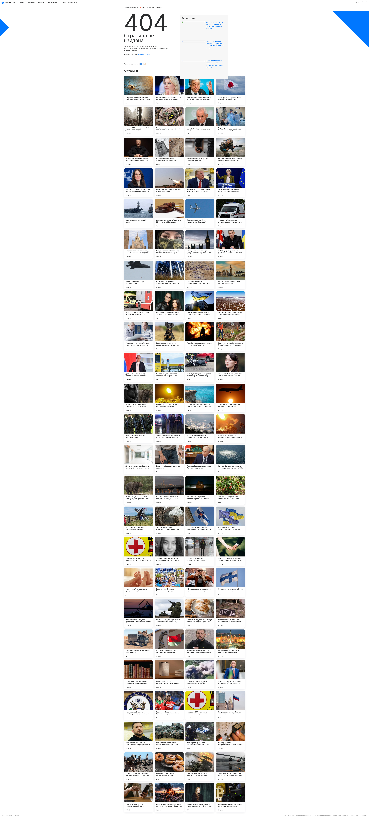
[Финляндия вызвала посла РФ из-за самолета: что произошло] (230, 582)
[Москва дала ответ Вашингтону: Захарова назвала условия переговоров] (169, 90)
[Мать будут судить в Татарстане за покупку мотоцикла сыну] (199, 367)
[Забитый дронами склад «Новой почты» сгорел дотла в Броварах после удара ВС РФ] (169, 797)
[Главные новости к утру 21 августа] (138, 213)
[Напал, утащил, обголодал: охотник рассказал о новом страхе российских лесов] (138, 398)
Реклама (16, 815)
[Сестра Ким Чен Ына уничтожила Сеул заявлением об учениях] (230, 367)
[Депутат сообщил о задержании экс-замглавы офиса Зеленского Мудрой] (138, 182)
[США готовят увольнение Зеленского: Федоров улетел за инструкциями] (138, 736)
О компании (9, 815)
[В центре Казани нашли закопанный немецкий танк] (169, 152)
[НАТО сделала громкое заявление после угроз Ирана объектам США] (169, 275)
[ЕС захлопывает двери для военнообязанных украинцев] (230, 521)
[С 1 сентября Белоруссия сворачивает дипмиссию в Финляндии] (169, 643)
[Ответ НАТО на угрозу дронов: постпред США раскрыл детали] (230, 674)
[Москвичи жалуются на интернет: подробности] (138, 797)
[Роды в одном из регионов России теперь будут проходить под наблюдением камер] (230, 121)
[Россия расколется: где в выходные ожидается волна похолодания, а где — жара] (169, 336)
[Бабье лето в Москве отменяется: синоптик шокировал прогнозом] (199, 551)
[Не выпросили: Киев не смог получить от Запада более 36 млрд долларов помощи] (169, 490)
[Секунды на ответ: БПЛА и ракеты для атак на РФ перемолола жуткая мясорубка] (199, 674)
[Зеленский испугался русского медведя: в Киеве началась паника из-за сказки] (230, 643)
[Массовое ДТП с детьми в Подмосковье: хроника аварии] (199, 705)
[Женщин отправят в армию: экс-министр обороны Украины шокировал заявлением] (230, 152)
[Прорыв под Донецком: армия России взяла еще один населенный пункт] (169, 398)
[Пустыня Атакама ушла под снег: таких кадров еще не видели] (230, 305)
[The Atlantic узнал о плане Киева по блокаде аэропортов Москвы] (230, 766)
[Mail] (3, 2)
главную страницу (144, 54)
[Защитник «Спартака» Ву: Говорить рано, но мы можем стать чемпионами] (169, 705)
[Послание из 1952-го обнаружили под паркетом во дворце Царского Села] (199, 275)
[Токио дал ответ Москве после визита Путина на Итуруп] (230, 90)
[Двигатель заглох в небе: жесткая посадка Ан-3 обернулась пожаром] (138, 521)
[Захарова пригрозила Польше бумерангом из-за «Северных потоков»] (230, 705)
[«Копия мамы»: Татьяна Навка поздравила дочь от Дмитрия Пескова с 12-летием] (199, 797)
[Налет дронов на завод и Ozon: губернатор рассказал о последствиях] (138, 305)
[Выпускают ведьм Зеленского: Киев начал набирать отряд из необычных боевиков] (169, 244)
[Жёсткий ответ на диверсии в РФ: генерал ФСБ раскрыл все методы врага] (230, 613)
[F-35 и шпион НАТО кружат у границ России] (138, 275)
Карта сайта (364, 815)
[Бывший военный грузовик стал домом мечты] (138, 643)
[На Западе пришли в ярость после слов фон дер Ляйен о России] (230, 182)
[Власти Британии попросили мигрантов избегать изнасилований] (230, 275)
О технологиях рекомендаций (304, 815)
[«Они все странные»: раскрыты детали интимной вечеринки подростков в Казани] (199, 582)
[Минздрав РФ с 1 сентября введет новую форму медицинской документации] (138, 336)
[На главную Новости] (9, 2)
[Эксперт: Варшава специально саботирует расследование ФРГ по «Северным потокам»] (230, 459)
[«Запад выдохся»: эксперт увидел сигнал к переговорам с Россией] (199, 244)
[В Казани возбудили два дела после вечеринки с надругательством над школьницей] (199, 152)
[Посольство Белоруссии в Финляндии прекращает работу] (199, 521)
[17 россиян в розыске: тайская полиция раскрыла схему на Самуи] (169, 428)
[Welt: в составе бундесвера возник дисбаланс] (138, 428)
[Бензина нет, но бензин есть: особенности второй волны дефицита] (169, 367)
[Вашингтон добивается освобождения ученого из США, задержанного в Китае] (138, 705)
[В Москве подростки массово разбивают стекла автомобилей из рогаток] (138, 90)
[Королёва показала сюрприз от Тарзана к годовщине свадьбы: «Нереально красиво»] (169, 305)
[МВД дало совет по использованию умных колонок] (169, 674)
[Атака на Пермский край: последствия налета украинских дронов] (138, 551)
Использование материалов (340, 815)
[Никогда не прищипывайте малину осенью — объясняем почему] (230, 490)
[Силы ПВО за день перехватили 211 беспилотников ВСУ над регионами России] (169, 613)
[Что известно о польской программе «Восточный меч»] (169, 736)
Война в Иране (132, 8)
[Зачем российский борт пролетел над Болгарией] (199, 213)
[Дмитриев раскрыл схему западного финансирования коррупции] (138, 367)
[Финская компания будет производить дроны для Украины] (138, 613)
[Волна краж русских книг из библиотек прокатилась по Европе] (138, 674)
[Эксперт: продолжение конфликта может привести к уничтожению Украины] (169, 521)
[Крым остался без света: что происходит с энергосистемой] (199, 428)
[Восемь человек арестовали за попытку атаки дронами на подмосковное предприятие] (169, 121)
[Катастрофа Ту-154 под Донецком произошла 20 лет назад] (199, 736)
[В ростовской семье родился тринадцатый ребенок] (138, 582)
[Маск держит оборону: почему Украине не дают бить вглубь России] (199, 182)
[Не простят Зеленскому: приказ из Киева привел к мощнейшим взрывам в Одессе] (199, 643)
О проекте (291, 815)
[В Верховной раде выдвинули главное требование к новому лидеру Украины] (199, 305)
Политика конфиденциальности (322, 815)
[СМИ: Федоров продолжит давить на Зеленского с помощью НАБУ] (230, 244)
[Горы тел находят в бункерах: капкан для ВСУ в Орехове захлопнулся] (199, 766)
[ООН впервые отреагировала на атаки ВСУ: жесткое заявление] (199, 90)
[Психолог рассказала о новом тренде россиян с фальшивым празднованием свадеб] (230, 551)
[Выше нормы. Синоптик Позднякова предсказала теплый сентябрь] (169, 582)
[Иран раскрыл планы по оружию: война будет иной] (169, 182)
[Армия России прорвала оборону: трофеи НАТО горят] (199, 490)
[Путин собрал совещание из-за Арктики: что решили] (199, 459)
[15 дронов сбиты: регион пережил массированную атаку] (230, 213)
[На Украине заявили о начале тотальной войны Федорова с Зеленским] (138, 152)
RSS (285, 815)
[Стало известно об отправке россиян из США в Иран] (230, 398)
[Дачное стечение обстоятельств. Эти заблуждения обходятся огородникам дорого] (230, 336)
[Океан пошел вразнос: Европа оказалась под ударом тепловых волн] (199, 398)
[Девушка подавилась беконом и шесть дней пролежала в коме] (138, 459)
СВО (143, 8)
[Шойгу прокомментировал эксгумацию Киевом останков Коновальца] (199, 121)
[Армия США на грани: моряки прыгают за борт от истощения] (138, 766)
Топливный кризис (155, 8)
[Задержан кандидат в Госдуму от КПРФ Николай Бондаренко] (169, 213)
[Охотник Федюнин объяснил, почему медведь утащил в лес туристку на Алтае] (138, 490)
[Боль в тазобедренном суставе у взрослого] (169, 459)
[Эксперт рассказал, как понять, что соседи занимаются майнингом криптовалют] (230, 797)
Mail (3, 815)
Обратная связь (354, 815)
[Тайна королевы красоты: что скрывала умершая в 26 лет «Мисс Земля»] (169, 551)
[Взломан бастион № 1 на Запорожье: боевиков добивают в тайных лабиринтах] (230, 428)
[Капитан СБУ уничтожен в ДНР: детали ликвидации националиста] (138, 121)
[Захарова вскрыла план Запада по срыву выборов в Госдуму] (138, 244)
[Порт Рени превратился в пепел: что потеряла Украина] (199, 336)
